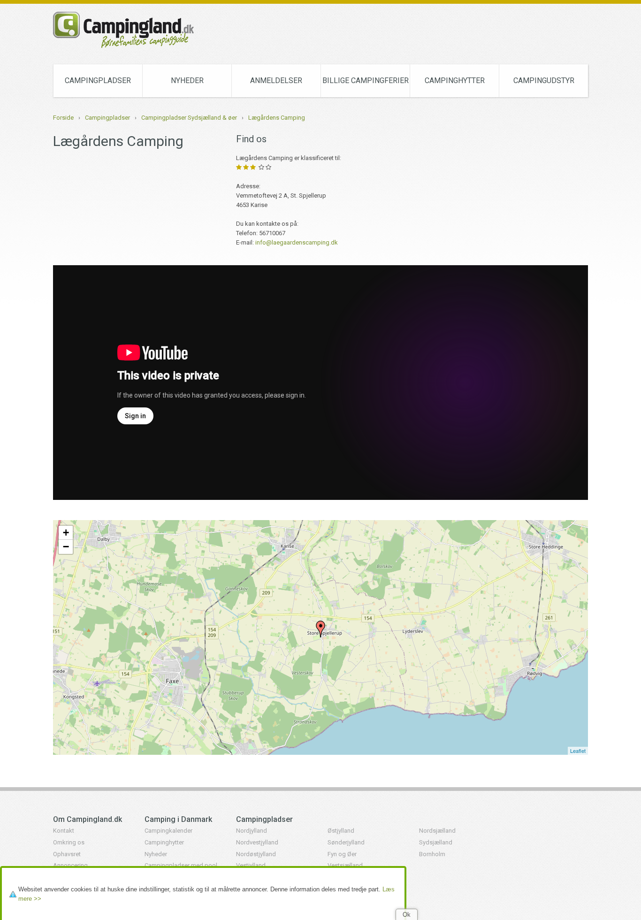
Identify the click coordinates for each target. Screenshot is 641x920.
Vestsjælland (345, 865)
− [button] (66, 546)
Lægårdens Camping (276, 117)
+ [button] (66, 532)
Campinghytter (455, 80)
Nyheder (187, 80)
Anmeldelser (276, 80)
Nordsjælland (437, 830)
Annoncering (70, 865)
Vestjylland (251, 865)
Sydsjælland (435, 842)
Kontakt (63, 830)
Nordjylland (251, 830)
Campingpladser (98, 80)
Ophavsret (67, 854)
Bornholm (432, 854)
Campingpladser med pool (181, 865)
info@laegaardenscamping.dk (296, 242)
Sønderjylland (346, 842)
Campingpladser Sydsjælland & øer (189, 117)
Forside (63, 117)
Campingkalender (168, 830)
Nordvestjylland (257, 842)
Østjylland (341, 830)
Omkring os (68, 842)
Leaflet (578, 750)
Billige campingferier (365, 80)
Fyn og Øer (342, 854)
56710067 (272, 233)
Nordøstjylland (256, 854)
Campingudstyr (543, 80)
